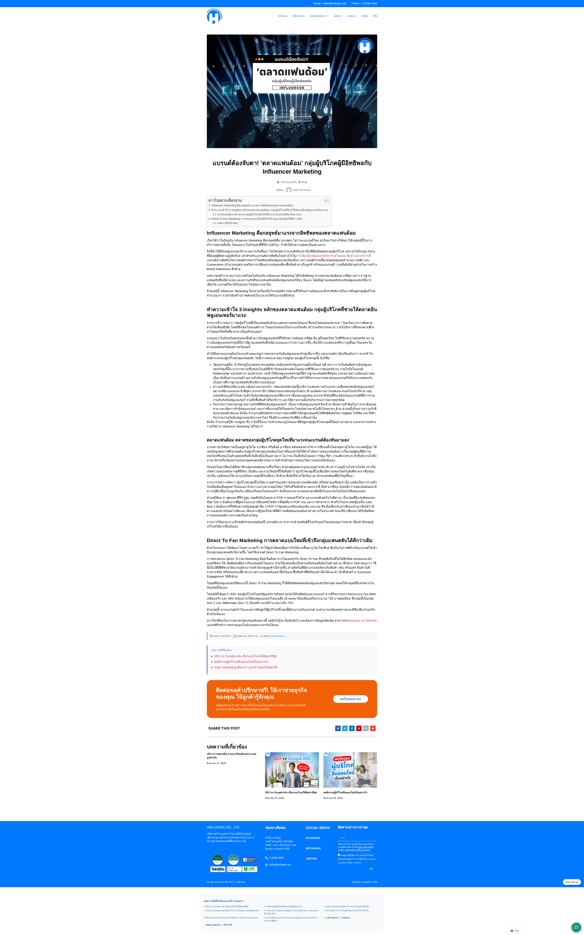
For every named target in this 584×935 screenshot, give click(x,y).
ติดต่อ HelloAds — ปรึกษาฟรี (219, 925)
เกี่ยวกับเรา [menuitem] (299, 16)
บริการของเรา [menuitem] (317, 16)
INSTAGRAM (313, 848)
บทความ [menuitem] (351, 16)
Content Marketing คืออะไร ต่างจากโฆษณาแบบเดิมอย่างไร (232, 910)
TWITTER (311, 858)
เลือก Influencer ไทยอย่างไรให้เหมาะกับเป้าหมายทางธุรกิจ (232, 917)
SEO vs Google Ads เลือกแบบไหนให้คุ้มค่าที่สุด (245, 656)
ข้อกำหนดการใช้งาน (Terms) (358, 850)
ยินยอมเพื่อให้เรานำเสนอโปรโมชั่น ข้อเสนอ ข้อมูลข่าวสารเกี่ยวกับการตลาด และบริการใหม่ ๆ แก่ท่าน (356, 859)
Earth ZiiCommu (277, 636)
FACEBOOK (313, 838)
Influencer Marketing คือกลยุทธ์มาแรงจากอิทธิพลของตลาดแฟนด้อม (252, 205)
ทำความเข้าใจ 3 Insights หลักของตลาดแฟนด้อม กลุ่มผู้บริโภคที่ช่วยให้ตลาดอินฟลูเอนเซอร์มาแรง (269, 210)
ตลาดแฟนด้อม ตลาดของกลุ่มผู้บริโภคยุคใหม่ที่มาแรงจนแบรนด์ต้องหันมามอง (259, 214)
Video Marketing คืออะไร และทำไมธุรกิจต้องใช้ (245, 667)
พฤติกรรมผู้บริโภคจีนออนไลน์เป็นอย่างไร (241, 661)
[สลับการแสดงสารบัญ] (324, 200)
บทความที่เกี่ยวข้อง (227, 223)
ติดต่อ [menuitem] (365, 16)
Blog (304, 182)
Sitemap (241, 882)
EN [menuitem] (375, 16)
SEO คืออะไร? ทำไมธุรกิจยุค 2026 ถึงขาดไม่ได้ (347, 910)
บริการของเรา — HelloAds (338, 917)
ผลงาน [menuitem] (338, 16)
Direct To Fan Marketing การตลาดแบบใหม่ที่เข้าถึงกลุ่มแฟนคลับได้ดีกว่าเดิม (256, 218)
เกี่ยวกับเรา (230, 882)
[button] (338, 728)
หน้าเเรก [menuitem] (282, 16)
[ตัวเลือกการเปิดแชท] (576, 927)
